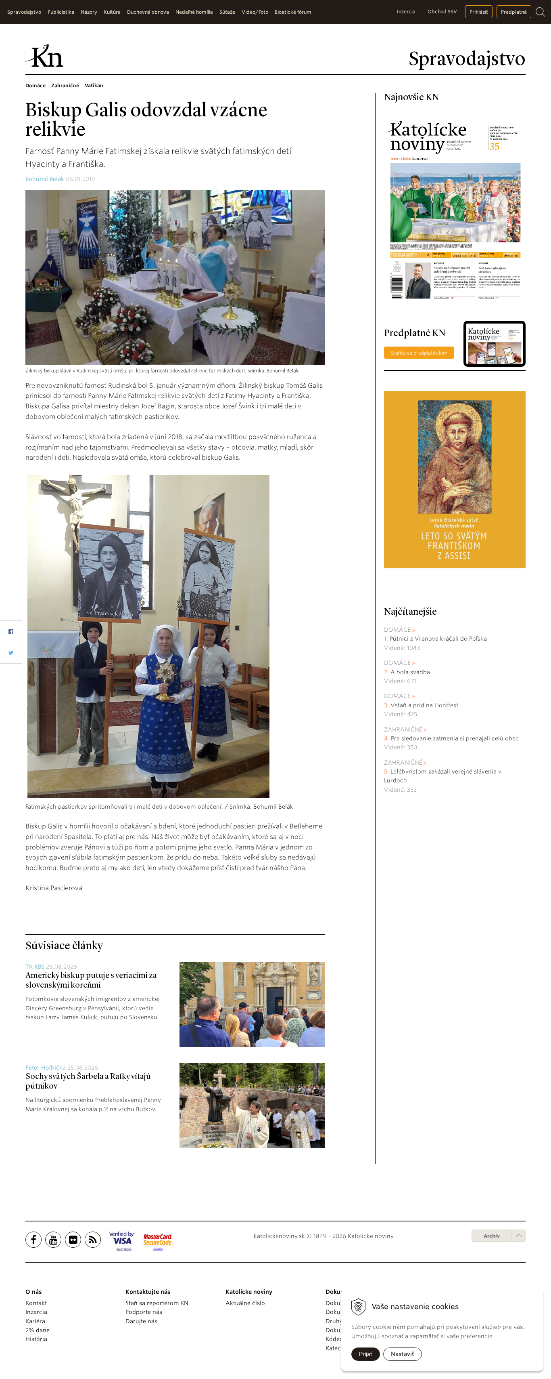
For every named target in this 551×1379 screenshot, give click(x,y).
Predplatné (514, 12)
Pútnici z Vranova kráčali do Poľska (438, 638)
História (36, 1339)
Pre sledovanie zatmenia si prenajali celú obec (455, 738)
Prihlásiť (479, 12)
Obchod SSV (442, 11)
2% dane (37, 1330)
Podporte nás (143, 1312)
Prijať (365, 1354)
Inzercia (406, 11)
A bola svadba (410, 672)
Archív (492, 1236)
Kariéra (35, 1321)
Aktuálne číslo (245, 1303)
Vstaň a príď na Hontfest (424, 705)
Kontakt (36, 1303)
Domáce (397, 629)
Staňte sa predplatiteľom (419, 353)
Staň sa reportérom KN (156, 1303)
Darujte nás (141, 1321)
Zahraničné (403, 729)
